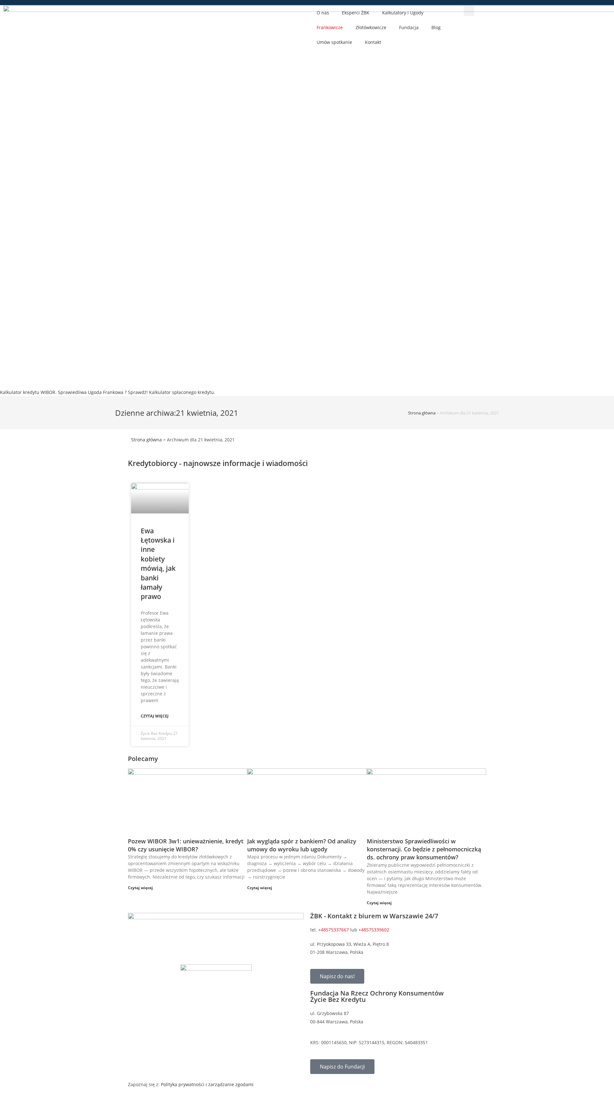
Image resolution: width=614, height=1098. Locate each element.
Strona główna (422, 413)
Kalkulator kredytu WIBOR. (28, 392)
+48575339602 (373, 930)
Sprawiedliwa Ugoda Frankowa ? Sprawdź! (103, 392)
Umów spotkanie (334, 42)
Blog (436, 27)
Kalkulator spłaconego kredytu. (182, 392)
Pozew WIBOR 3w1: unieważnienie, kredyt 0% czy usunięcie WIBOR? (185, 845)
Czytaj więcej (155, 716)
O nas (323, 13)
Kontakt (373, 42)
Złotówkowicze (371, 27)
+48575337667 (333, 930)
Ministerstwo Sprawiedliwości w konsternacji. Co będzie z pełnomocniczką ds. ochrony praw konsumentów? (424, 849)
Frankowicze (330, 27)
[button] (469, 10)
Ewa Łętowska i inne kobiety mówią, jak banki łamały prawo (158, 563)
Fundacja (409, 27)
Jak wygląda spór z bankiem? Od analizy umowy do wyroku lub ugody (301, 845)
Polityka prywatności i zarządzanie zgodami (207, 1084)
